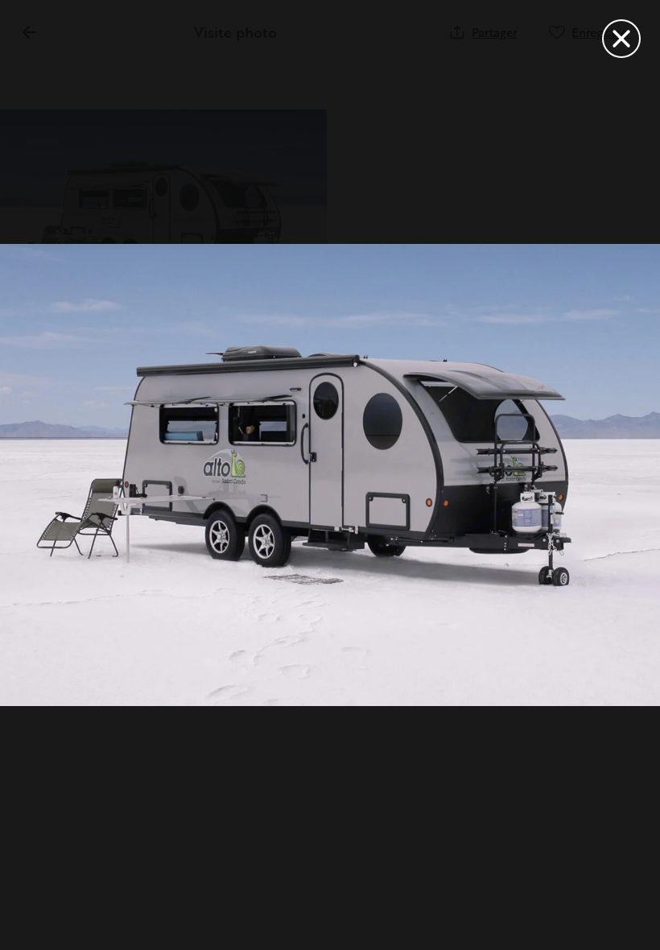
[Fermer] (621, 38)
